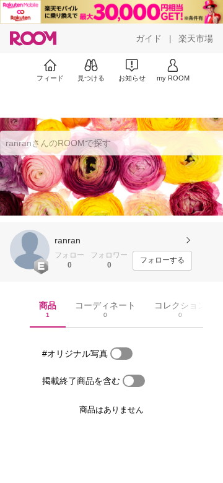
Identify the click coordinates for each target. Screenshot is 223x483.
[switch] (121, 353)
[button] (30, 249)
